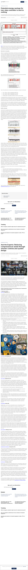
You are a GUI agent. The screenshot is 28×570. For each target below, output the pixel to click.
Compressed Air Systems (4, 242)
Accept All (14, 568)
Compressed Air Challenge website (20, 480)
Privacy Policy (24, 566)
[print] (26, 20)
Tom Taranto (3, 378)
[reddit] (15, 20)
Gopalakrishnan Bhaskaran (5, 446)
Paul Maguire (3, 403)
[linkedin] (12, 20)
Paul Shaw (2, 292)
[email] (16, 20)
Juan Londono (3, 429)
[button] (1, 1)
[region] (14, 567)
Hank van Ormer (3, 17)
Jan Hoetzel (3, 356)
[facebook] (11, 20)
